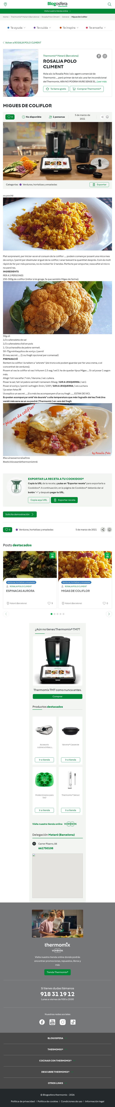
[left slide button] (6, 614)
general (65, 17)
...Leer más (101, 81)
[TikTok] (73, 1022)
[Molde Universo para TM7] (44, 779)
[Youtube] (52, 1022)
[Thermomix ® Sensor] (70, 779)
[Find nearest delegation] (5, 4)
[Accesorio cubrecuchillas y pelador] (44, 729)
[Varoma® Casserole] (70, 729)
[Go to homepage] (57, 4)
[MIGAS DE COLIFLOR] (85, 566)
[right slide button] (109, 614)
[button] (109, 4)
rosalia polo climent (51, 17)
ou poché (8, 195)
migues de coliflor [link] (79, 17)
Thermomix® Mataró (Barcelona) (25, 17)
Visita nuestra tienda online (56, 11)
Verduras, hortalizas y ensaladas (21, 582)
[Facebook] (42, 1022)
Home (5, 17)
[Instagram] (62, 1022)
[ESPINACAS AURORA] (30, 566)
